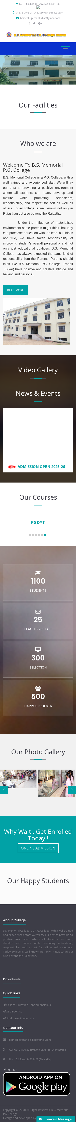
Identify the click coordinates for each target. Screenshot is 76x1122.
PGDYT (38, 522)
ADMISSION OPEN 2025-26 (41, 457)
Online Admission (38, 848)
